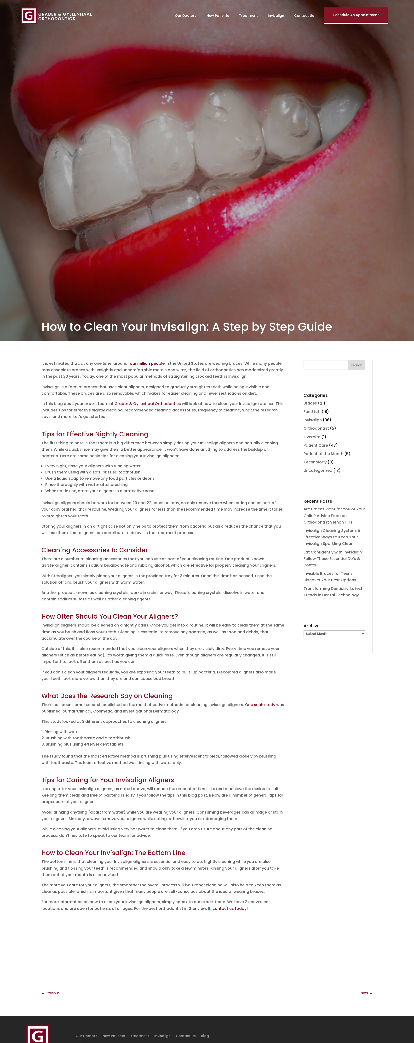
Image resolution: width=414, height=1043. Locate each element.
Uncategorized (318, 470)
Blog (205, 1036)
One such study (260, 704)
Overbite (312, 437)
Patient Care (316, 445)
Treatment (248, 15)
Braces (310, 403)
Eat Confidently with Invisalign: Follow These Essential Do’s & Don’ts (333, 558)
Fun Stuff (312, 411)
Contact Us (304, 15)
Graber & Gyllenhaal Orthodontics (148, 403)
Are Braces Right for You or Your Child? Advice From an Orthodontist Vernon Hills (334, 515)
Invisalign (276, 15)
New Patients (218, 15)
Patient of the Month (323, 453)
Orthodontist (316, 428)
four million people (146, 363)
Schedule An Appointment (356, 14)
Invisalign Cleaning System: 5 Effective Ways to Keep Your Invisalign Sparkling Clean (332, 537)
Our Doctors (185, 15)
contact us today (230, 908)
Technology (315, 462)
